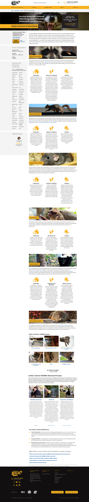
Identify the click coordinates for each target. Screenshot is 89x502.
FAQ (55, 475)
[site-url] (17, 473)
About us (62, 7)
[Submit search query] (58, 3)
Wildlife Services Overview (17, 7)
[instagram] (19, 485)
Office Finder (17, 10)
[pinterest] (16, 485)
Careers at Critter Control (71, 492)
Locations (34, 7)
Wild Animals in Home (34, 473)
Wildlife (35, 425)
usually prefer (47, 62)
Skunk (30, 268)
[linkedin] (19, 482)
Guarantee (57, 479)
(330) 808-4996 (16, 37)
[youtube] (16, 482)
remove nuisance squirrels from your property (45, 122)
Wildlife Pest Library (45, 471)
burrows (34, 271)
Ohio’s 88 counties (63, 325)
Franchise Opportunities (57, 492)
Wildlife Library (48, 7)
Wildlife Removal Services (34, 471)
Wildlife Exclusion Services (35, 475)
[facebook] (14, 482)
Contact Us (75, 7)
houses (41, 271)
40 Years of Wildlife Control (60, 474)
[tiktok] (14, 485)
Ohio (22, 10)
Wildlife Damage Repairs (35, 476)
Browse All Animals (46, 473)
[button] (25, 144)
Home (12, 10)
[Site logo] (15, 3)
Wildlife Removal (51, 425)
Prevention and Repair (66, 425)
